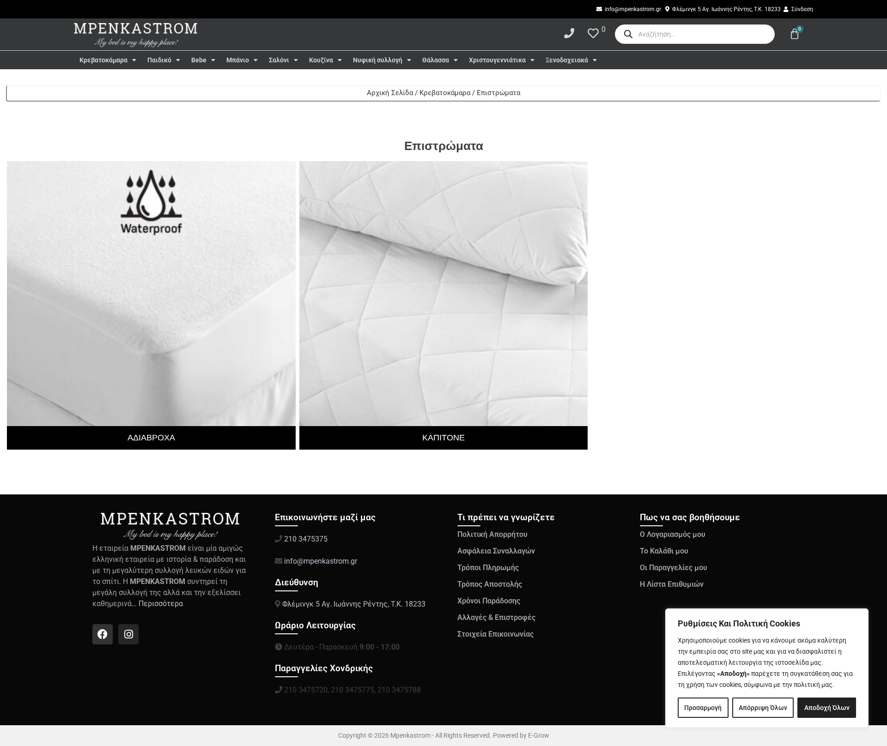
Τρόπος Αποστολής (489, 584)
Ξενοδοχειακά (567, 60)
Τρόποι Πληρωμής (488, 567)
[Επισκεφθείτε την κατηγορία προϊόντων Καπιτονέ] (443, 305)
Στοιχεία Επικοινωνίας (495, 634)
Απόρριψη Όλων (763, 707)
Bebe (199, 60)
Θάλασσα (435, 60)
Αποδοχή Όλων (827, 707)
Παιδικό (159, 60)
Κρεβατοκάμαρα (103, 60)
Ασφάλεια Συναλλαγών (496, 551)
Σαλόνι (279, 60)
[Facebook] (102, 634)
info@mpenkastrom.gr (320, 561)
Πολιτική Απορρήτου (492, 534)
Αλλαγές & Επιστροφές (496, 617)
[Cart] (794, 34)
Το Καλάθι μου (664, 551)
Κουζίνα (321, 60)
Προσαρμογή (703, 707)
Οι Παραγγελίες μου (673, 567)
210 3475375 (305, 539)
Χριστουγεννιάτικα (497, 60)
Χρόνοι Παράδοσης (488, 600)
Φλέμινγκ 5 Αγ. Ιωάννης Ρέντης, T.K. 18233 (353, 604)
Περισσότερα (162, 603)
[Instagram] (128, 634)
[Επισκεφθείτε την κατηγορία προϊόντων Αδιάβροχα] (151, 305)
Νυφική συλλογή (377, 60)
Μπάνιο (237, 60)
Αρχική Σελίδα (390, 93)
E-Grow (538, 735)
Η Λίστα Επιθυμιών (672, 584)
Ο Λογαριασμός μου (672, 534)
